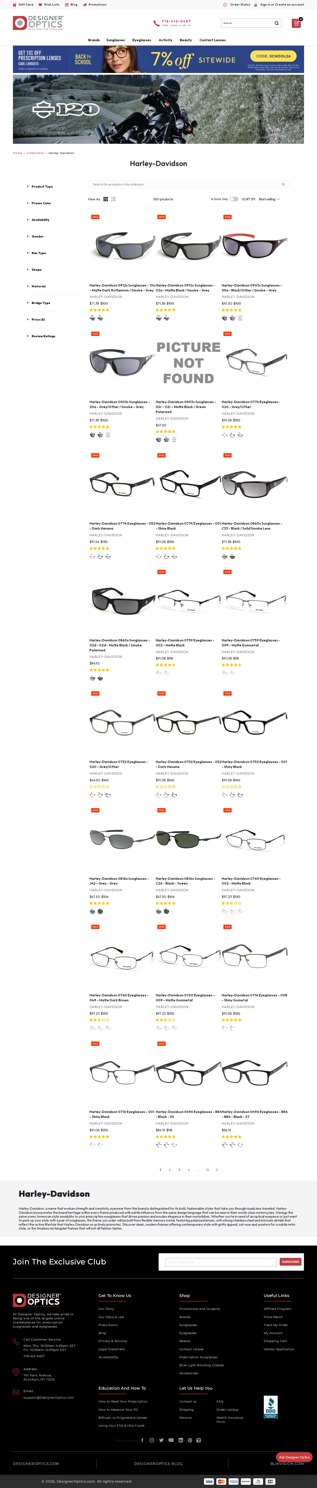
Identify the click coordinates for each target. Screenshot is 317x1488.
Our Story (106, 1309)
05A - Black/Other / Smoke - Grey (225, 318)
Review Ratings (43, 336)
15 (207, 1170)
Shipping (186, 1410)
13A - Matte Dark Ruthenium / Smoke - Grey (92, 318)
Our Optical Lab (111, 1317)
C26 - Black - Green (100, 911)
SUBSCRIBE (290, 1261)
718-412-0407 (176, 21)
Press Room (108, 1325)
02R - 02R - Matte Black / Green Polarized (240, 318)
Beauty (186, 40)
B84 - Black (159, 1145)
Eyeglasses (188, 1333)
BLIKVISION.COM (287, 1464)
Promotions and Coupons (199, 1309)
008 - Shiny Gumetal (225, 1028)
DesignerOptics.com (76, 1481)
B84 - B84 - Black (166, 1145)
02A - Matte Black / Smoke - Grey (100, 318)
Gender (38, 236)
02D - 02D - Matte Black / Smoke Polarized (232, 556)
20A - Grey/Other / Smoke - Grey (232, 318)
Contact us (188, 1401)
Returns (185, 1418)
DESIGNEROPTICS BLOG (158, 1464)
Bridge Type (41, 303)
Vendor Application (279, 1349)
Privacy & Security (113, 1341)
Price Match (273, 1317)
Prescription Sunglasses (198, 1357)
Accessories (188, 1373)
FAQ (220, 1401)
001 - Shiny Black (240, 435)
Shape (37, 270)
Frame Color (41, 203)
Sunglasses (188, 1325)
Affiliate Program (277, 1309)
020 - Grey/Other (225, 435)
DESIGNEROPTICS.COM (36, 1464)
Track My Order (276, 1325)
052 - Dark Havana (232, 435)
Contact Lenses (212, 40)
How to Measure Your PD (118, 1410)
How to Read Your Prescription (123, 1401)
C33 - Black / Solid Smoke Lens (225, 556)
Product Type (42, 186)
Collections (35, 153)
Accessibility (108, 1357)
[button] (99, 310)
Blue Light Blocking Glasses (201, 1365)
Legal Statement (112, 1349)
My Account (273, 1333)
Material (39, 286)
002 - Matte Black (159, 673)
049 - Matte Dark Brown (232, 911)
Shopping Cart (275, 1341)
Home (17, 153)
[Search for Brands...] (285, 184)
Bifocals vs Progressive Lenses (123, 1418)
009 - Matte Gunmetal (166, 673)
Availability (40, 220)
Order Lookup (228, 1410)
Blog (102, 1333)
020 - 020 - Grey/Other (174, 1145)
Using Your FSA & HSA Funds (121, 1426)
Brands (184, 1317)
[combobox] (251, 23)
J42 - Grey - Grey (92, 911)
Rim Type (39, 253)
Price (38, 319)
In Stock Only (219, 199)
